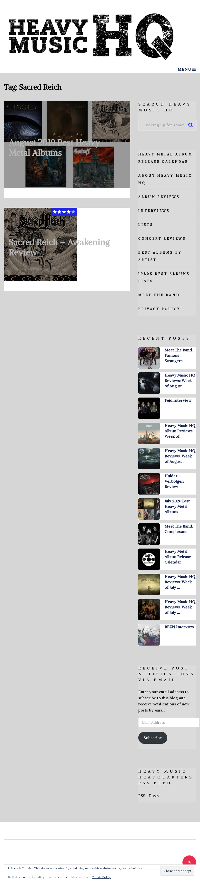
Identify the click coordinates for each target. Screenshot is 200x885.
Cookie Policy (101, 877)
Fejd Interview (178, 400)
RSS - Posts (148, 795)
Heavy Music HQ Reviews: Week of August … (180, 380)
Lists (145, 225)
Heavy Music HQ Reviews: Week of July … (180, 582)
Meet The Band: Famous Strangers (179, 355)
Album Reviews (159, 197)
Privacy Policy (159, 309)
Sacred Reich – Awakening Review (59, 247)
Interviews (154, 211)
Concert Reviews (162, 239)
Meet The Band (159, 295)
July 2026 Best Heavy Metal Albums (177, 506)
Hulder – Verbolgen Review (174, 481)
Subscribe (153, 737)
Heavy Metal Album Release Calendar (178, 556)
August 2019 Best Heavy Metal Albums (54, 147)
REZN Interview (179, 626)
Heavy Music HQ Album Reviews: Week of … (180, 431)
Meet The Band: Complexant (179, 529)
